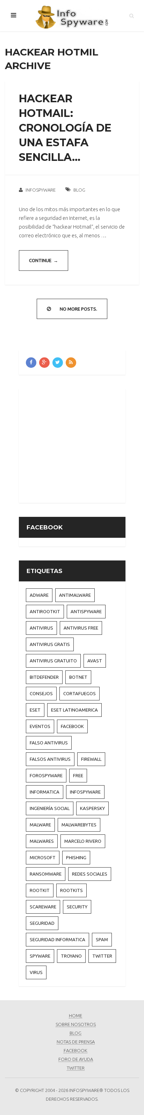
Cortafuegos (79, 693)
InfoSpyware (41, 189)
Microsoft (43, 857)
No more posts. (78, 308)
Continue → (43, 260)
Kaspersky (92, 808)
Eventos (40, 726)
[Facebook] (31, 362)
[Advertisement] (84, 444)
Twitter (102, 955)
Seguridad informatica (57, 939)
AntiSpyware (86, 611)
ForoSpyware (46, 775)
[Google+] (44, 362)
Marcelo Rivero (82, 841)
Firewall (91, 759)
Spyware (40, 955)
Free (78, 775)
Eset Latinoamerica (74, 709)
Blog (79, 189)
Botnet (78, 677)
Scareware (43, 906)
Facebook (72, 726)
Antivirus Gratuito (53, 660)
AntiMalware (75, 595)
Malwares (42, 841)
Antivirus (41, 627)
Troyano (71, 955)
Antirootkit (45, 611)
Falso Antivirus (49, 742)
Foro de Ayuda (75, 1059)
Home (75, 1015)
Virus (36, 972)
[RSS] (71, 362)
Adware (39, 595)
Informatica (44, 791)
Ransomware (46, 873)
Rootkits (71, 890)
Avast (94, 660)
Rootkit (40, 890)
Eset (35, 709)
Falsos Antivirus (50, 759)
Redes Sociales (89, 873)
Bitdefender (44, 677)
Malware (40, 824)
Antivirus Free (81, 627)
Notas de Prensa (76, 1041)
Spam (102, 939)
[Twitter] (57, 362)
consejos (41, 693)
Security (77, 906)
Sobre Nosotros (76, 1024)
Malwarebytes (79, 824)
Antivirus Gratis (50, 644)
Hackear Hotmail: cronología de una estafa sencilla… (65, 128)
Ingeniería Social (50, 808)
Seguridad (42, 923)
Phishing (76, 857)
